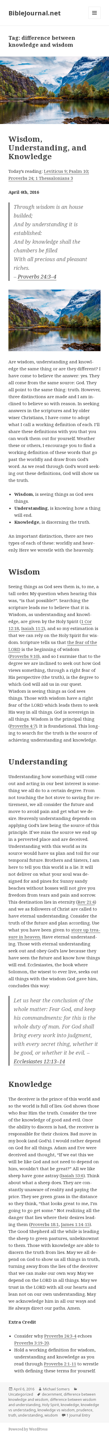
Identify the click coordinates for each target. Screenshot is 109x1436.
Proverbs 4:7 (23, 726)
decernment (52, 1394)
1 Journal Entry (78, 1415)
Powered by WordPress (28, 1429)
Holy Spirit (50, 1404)
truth (12, 1415)
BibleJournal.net (34, 12)
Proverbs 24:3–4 (37, 276)
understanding (30, 1415)
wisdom (51, 1415)
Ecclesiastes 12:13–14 (39, 1061)
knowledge (70, 1404)
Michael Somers (56, 1389)
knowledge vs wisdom (56, 1410)
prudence (84, 1410)
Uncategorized (20, 1394)
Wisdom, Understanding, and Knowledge (47, 147)
